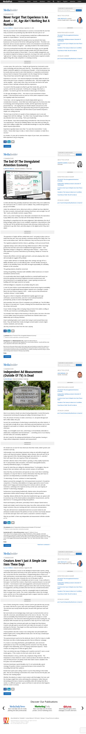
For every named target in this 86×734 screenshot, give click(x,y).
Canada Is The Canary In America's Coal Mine (70, 48)
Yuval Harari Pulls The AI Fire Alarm (67, 50)
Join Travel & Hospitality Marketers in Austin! (70, 58)
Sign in (59, 1)
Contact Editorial (29, 718)
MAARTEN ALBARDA (62, 163)
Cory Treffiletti (9, 28)
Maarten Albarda (9, 168)
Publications (21, 1)
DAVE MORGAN (61, 373)
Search (53, 1)
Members (42, 1)
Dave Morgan (8, 379)
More (48, 1)
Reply (5, 353)
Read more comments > (44, 544)
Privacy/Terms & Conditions (52, 718)
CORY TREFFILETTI (62, 18)
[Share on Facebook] (5, 141)
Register (65, 1)
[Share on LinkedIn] (9, 141)
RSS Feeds (37, 718)
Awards (35, 1)
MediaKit (22, 718)
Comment (7, 146)
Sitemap (43, 718)
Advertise (72, 1)
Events (29, 1)
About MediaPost (15, 718)
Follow (79, 1)
